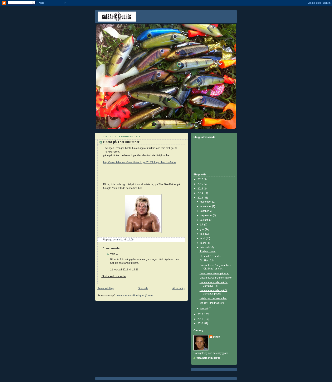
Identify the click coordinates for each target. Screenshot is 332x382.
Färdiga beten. (208, 251)
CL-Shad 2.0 (206, 260)
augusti (204, 220)
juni (202, 229)
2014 (201, 193)
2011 (201, 319)
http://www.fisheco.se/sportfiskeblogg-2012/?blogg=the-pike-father (139, 162)
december (206, 201)
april (203, 238)
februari (204, 247)
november (206, 206)
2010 (201, 323)
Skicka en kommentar (113, 276)
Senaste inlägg (105, 288)
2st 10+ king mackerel (212, 303)
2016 (201, 184)
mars (203, 243)
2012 (201, 314)
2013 (201, 197)
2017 (201, 179)
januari (204, 308)
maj (202, 234)
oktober (204, 211)
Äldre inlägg (178, 288)
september (206, 215)
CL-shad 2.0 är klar (210, 256)
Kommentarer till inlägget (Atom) (135, 295)
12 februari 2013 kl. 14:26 (124, 269)
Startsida (143, 288)
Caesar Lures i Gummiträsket (216, 277)
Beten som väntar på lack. (214, 273)
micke (216, 337)
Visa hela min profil (208, 358)
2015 (201, 188)
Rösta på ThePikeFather (213, 298)
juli (202, 224)
